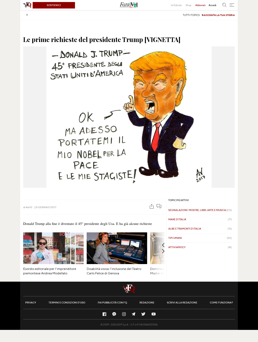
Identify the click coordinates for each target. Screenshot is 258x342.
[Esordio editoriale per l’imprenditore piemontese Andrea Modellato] (53, 263)
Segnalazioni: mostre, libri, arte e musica (200, 210)
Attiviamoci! (200, 247)
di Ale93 (27, 207)
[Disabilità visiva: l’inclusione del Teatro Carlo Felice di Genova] (117, 263)
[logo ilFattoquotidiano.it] (27, 5)
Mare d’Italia (200, 219)
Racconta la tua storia (218, 15)
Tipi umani (200, 237)
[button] (232, 5)
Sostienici (54, 5)
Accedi (212, 5)
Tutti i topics (191, 15)
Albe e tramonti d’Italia (200, 228)
